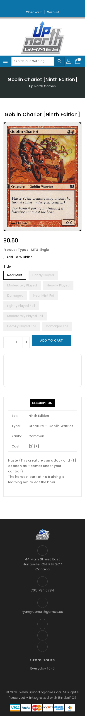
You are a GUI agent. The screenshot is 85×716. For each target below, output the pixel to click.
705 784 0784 (42, 590)
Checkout (34, 12)
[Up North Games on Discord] (51, 5)
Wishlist (53, 12)
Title (7, 266)
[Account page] (69, 61)
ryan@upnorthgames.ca (42, 611)
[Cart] (78, 61)
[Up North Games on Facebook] (33, 5)
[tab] (42, 403)
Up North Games (42, 86)
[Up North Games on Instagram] (42, 5)
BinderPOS (67, 697)
